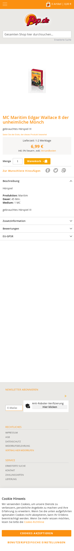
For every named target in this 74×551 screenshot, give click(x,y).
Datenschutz (13, 441)
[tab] (37, 181)
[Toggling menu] (5, 4)
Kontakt (10, 470)
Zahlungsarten (14, 474)
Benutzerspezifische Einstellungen (37, 542)
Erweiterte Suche (62, 39)
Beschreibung (11, 181)
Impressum (11, 432)
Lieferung (11, 479)
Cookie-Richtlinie (34, 522)
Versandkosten (48, 150)
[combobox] (37, 34)
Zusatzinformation (14, 221)
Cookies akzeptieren (36, 533)
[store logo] (37, 21)
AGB (7, 437)
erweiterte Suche (15, 465)
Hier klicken (50, 407)
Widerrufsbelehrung (17, 445)
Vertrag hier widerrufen (19, 450)
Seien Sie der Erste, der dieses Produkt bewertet (25, 134)
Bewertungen (11, 228)
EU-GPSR (8, 236)
